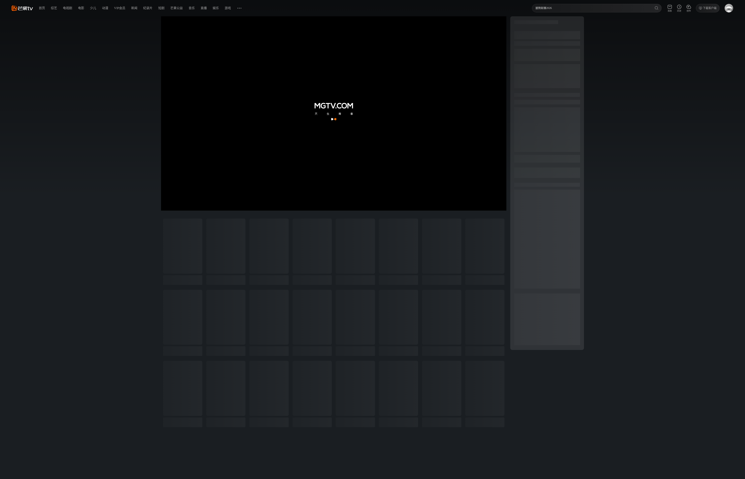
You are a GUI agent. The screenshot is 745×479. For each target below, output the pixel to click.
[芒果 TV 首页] (22, 8)
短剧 (161, 8)
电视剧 (67, 8)
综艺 (54, 8)
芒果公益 (176, 8)
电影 (81, 8)
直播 (204, 8)
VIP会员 (119, 8)
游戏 (228, 8)
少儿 (93, 8)
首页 (42, 8)
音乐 (192, 8)
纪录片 (147, 8)
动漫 (105, 8)
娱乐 (216, 8)
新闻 (134, 8)
